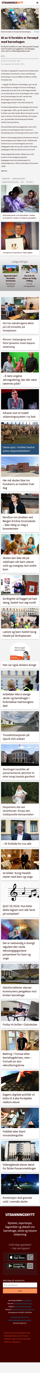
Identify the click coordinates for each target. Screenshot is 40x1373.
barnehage (6, 179)
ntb (22, 182)
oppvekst (29, 182)
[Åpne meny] (37, 2)
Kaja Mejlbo (27, 1300)
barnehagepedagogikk (10, 182)
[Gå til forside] (12, 3)
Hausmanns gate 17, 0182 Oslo (23, 1309)
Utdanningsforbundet (23, 1306)
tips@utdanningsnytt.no (23, 1303)
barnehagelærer (19, 179)
